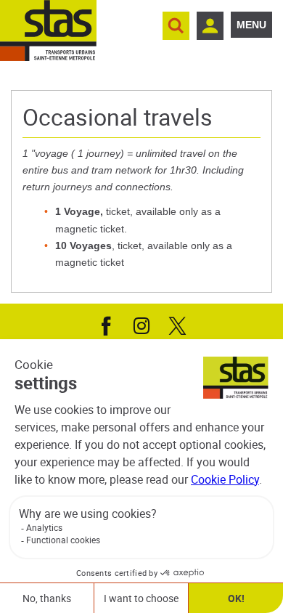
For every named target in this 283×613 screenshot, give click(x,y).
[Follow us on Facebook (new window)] (106, 325)
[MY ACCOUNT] (210, 26)
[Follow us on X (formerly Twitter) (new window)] (177, 325)
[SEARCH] (176, 26)
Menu (251, 25)
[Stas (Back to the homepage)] (48, 30)
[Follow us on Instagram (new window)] (141, 325)
